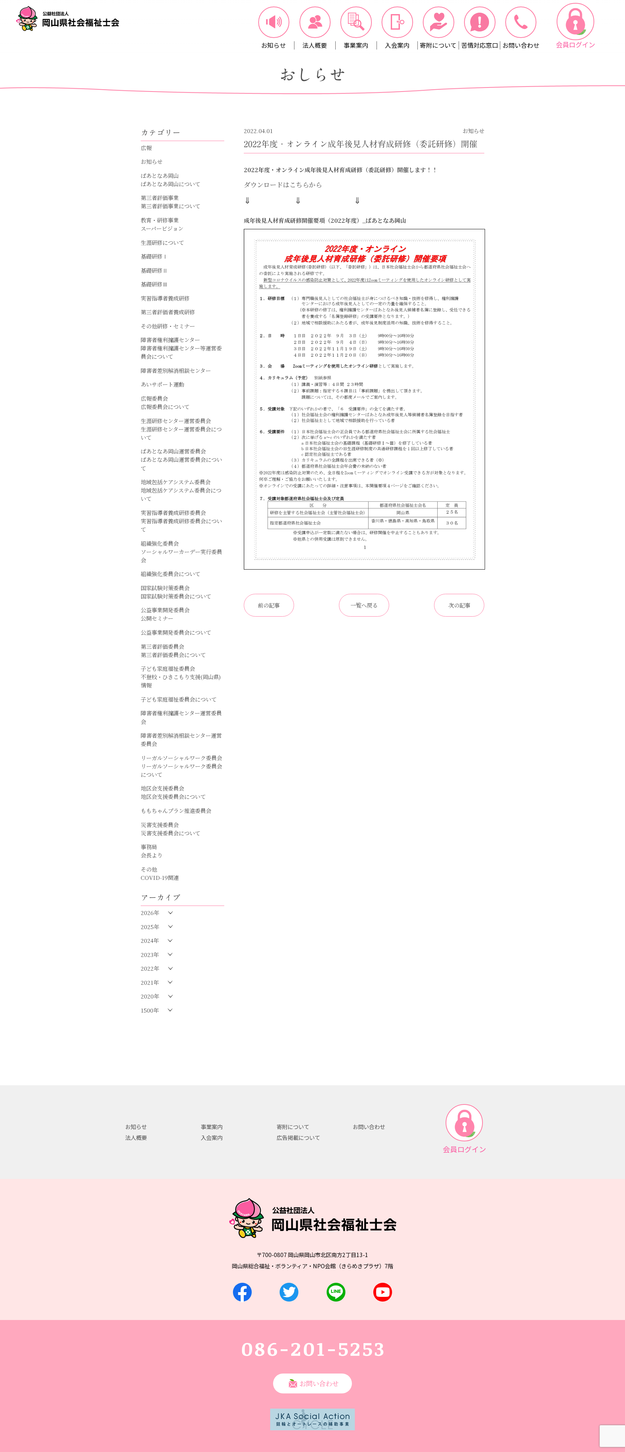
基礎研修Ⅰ (154, 256)
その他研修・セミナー (168, 326)
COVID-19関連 (160, 877)
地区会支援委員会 (162, 788)
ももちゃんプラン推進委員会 (176, 810)
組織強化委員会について (170, 574)
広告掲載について (298, 1137)
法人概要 (136, 1137)
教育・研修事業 (160, 220)
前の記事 (269, 605)
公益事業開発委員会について (176, 632)
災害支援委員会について (170, 833)
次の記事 (459, 605)
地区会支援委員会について (173, 796)
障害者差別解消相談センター (176, 370)
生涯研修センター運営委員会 (176, 421)
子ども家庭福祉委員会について (179, 699)
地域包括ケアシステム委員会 (176, 482)
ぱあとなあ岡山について (170, 184)
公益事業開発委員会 (165, 610)
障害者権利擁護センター (170, 340)
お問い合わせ (369, 1126)
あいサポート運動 (162, 384)
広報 (146, 148)
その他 (149, 869)
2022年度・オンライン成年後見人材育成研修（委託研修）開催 (360, 144)
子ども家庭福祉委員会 (168, 668)
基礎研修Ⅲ (154, 284)
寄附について (293, 1126)
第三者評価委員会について (173, 655)
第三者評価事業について (170, 206)
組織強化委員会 (160, 543)
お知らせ (151, 161)
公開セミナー (157, 618)
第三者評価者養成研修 (168, 312)
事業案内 (211, 1126)
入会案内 (211, 1137)
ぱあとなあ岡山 (160, 175)
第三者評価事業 (160, 197)
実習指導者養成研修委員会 (173, 512)
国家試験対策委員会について (176, 596)
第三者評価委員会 (162, 646)
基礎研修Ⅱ (154, 270)
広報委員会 (154, 398)
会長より (151, 855)
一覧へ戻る (364, 605)
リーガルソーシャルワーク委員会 (181, 758)
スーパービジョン (162, 228)
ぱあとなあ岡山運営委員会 (173, 451)
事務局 (149, 847)
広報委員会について (165, 406)
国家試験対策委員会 (165, 588)
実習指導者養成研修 (165, 298)
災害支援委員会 (160, 825)
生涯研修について (162, 242)
